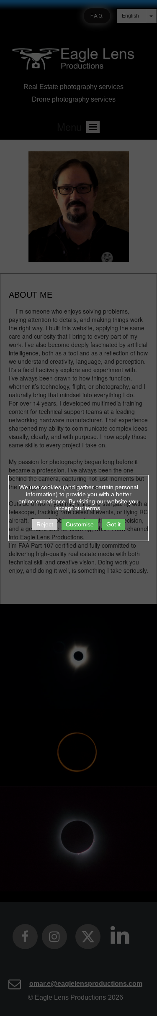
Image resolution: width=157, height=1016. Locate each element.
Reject (44, 524)
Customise (80, 524)
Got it (113, 524)
